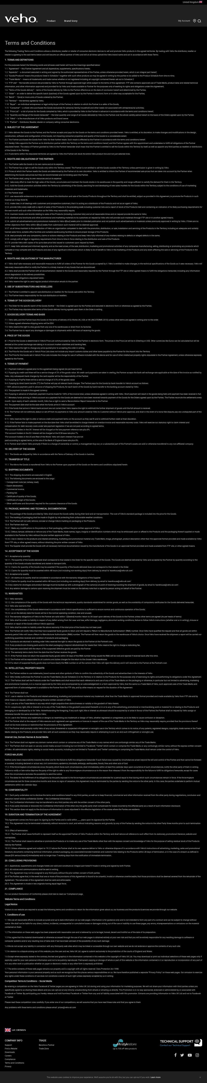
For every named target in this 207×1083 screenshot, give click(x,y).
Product (51, 20)
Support (8, 1045)
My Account (184, 20)
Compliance (10, 1059)
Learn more (155, 1077)
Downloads (10, 1052)
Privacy (8, 1066)
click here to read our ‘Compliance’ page (65, 894)
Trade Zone (44, 1048)
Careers (8, 1055)
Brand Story (70, 20)
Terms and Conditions (14, 1062)
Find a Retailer (11, 1048)
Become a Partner (46, 1045)
